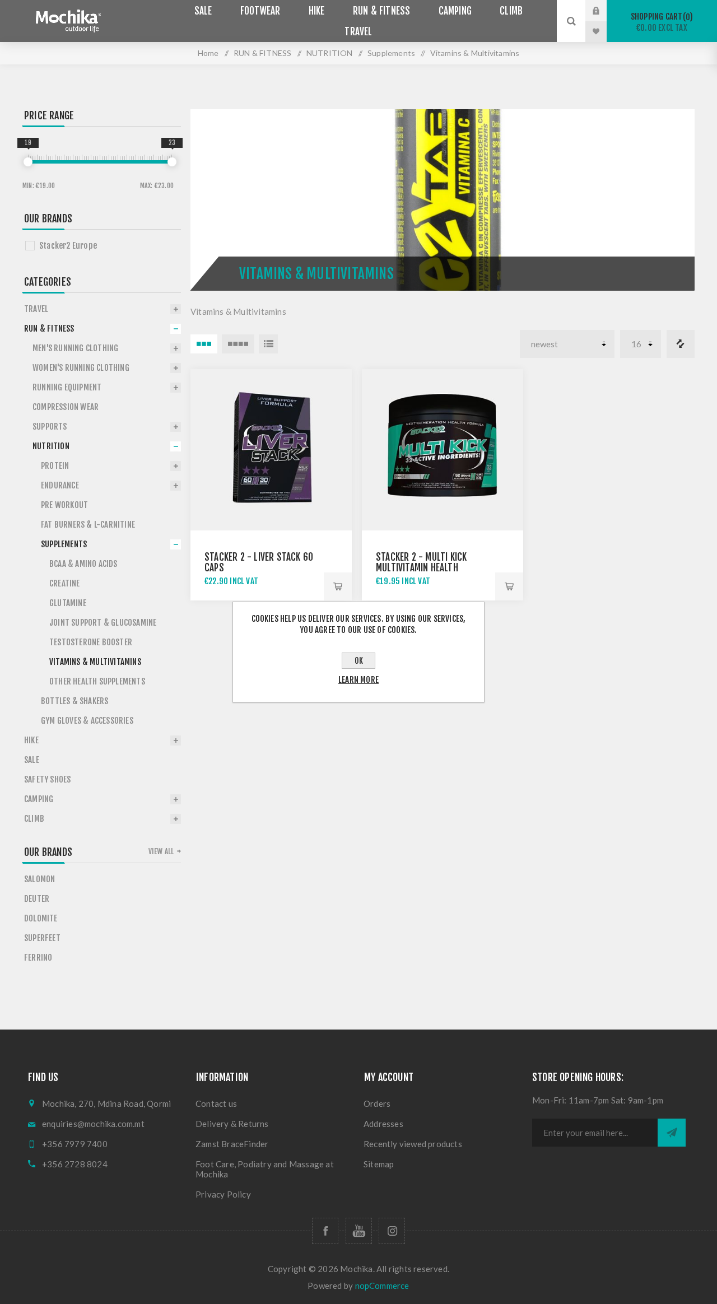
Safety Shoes (47, 779)
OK (359, 660)
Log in (604, 10)
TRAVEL (36, 309)
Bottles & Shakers (74, 701)
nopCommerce (382, 1285)
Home (208, 53)
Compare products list (681, 344)
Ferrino (38, 957)
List (268, 343)
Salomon (39, 879)
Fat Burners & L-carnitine (88, 524)
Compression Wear (65, 407)
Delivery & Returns (232, 1124)
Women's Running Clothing (80, 367)
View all (161, 851)
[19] (28, 161)
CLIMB (34, 818)
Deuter (36, 898)
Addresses (383, 1124)
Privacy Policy (223, 1194)
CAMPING (38, 799)
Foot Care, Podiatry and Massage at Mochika (264, 1169)
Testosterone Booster (90, 642)
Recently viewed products (413, 1144)
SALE (31, 760)
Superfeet (42, 938)
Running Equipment (66, 387)
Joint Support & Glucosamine (102, 622)
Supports (49, 426)
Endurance (60, 485)
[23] (171, 161)
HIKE (31, 740)
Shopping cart (660, 22)
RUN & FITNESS (263, 53)
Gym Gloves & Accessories (87, 720)
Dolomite (41, 918)
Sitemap (379, 1164)
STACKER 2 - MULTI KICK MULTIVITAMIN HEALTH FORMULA (421, 567)
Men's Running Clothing (75, 348)
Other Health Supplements (97, 681)
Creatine (64, 583)
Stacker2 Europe (68, 245)
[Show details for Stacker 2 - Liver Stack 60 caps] (271, 449)
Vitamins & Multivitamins (95, 661)
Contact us (216, 1103)
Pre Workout (64, 505)
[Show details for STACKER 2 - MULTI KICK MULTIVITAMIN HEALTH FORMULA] (442, 449)
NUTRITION (329, 53)
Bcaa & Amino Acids (83, 563)
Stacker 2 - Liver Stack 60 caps (258, 562)
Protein (55, 465)
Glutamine (67, 603)
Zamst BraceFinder (231, 1144)
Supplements (391, 53)
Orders (377, 1103)
